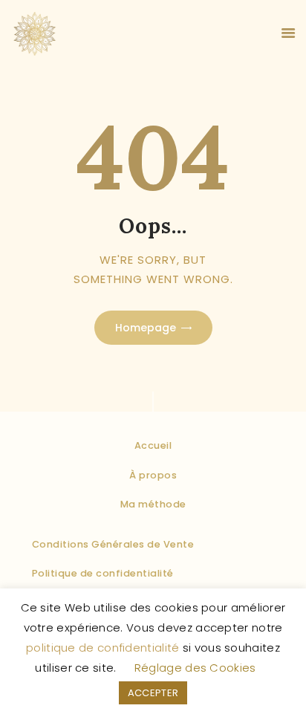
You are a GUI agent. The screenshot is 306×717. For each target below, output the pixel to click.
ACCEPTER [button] (153, 693)
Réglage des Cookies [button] (195, 667)
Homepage (145, 327)
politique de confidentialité (102, 647)
